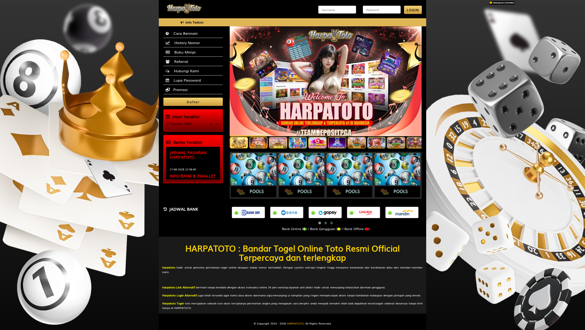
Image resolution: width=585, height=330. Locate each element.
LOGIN (413, 10)
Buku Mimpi (184, 52)
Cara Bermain (184, 33)
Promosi (180, 89)
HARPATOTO (295, 323)
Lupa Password (186, 80)
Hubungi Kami (185, 70)
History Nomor (186, 42)
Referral (180, 61)
